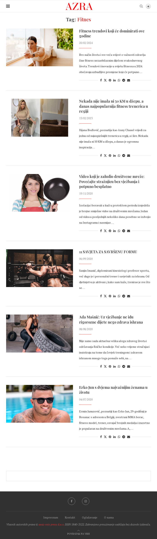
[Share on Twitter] (105, 80)
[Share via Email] (128, 80)
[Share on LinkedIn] (114, 80)
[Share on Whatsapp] (119, 80)
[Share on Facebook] (101, 80)
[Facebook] (71, 501)
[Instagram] (85, 501)
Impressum (50, 517)
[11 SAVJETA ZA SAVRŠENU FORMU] (39, 268)
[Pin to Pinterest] (110, 80)
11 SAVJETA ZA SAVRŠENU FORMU (108, 251)
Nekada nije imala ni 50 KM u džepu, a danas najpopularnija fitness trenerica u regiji (113, 106)
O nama (109, 517)
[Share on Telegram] (123, 80)
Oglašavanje (89, 517)
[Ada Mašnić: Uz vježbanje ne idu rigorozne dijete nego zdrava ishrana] (39, 333)
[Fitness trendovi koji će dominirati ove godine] (39, 47)
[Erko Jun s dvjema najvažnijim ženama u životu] (39, 404)
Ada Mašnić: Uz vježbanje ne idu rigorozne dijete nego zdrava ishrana (111, 319)
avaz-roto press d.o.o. (51, 524)
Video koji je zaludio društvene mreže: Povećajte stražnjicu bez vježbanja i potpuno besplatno (112, 181)
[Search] (141, 6)
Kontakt (70, 517)
